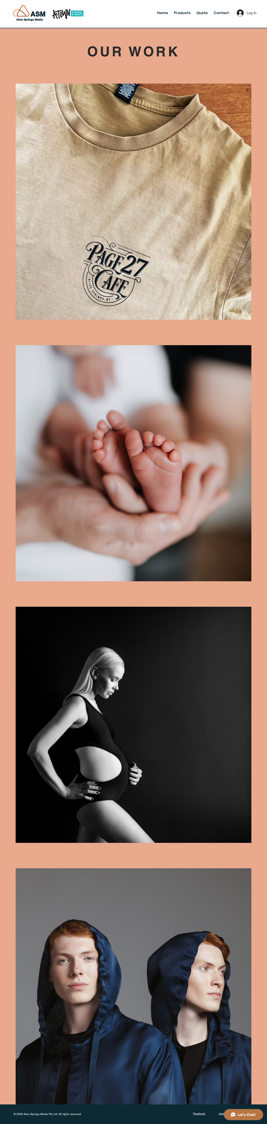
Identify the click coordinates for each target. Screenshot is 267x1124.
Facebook (199, 1113)
